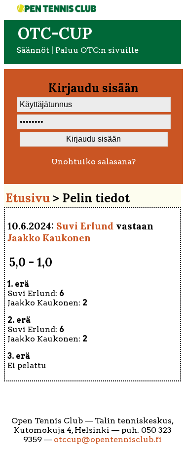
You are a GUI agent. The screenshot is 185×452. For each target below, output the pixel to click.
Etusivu (27, 198)
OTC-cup (55, 33)
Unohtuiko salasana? (93, 161)
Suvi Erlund (84, 226)
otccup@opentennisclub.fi (108, 439)
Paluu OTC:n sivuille (97, 50)
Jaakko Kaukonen (49, 238)
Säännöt (32, 50)
